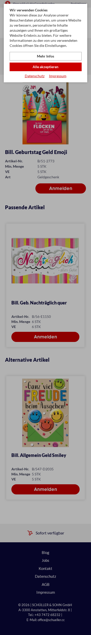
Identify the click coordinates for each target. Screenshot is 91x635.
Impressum (57, 76)
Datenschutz (34, 76)
